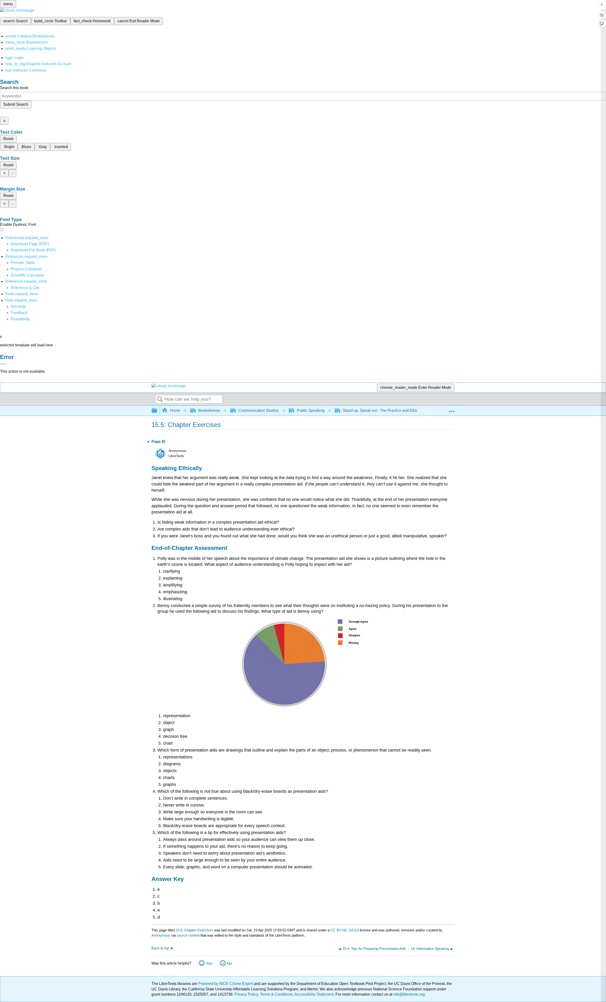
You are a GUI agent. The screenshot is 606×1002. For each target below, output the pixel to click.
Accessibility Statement (314, 994)
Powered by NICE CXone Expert (226, 984)
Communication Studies (258, 410)
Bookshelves (209, 410)
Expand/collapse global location (451, 409)
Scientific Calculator (27, 275)
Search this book (14, 88)
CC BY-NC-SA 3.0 (344, 930)
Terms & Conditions (276, 994)
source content (188, 935)
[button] (19, 313)
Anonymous (161, 935)
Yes (209, 963)
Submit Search (15, 104)
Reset (8, 139)
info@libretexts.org (408, 994)
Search (160, 399)
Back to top (160, 948)
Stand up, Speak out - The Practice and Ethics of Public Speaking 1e (400, 410)
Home (175, 410)
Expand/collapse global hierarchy (157, 411)
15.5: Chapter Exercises (194, 930)
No (229, 963)
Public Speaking (310, 410)
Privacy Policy (246, 994)
